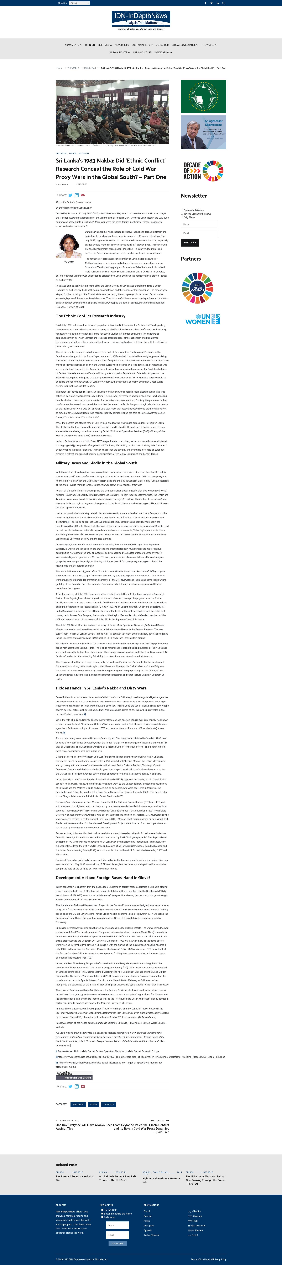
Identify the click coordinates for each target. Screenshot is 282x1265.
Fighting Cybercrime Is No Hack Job (161, 1180)
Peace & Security (160, 1172)
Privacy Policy (219, 1259)
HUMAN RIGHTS (118, 52)
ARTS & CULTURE (142, 52)
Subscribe (190, 242)
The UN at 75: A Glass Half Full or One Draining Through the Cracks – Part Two (205, 1180)
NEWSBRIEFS (122, 45)
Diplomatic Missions (193, 210)
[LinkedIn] (218, 3)
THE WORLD (207, 45)
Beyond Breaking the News (197, 213)
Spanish (148, 1230)
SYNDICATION (161, 52)
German (147, 1216)
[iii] (64, 732)
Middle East (61, 153)
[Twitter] (211, 3)
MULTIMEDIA (105, 45)
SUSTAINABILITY (141, 45)
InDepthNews (62, 184)
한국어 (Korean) (195, 1230)
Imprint (208, 1259)
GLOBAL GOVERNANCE (183, 45)
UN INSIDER (162, 45)
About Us (62, 3)
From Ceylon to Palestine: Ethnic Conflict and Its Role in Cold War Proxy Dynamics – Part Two (141, 1127)
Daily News (189, 217)
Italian (147, 1221)
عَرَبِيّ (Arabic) (194, 1211)
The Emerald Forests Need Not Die (74, 1178)
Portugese (149, 1225)
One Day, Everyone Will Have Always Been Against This (84, 1125)
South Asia (84, 153)
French (147, 1211)
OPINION (90, 45)
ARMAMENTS (72, 45)
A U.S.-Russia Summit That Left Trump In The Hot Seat (117, 1178)
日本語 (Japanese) (196, 1225)
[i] (68, 521)
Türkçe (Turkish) (152, 1235)
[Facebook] (205, 3)
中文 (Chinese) (195, 1216)
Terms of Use (197, 1259)
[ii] (85, 714)
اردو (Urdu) (193, 1235)
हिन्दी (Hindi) (193, 1221)
